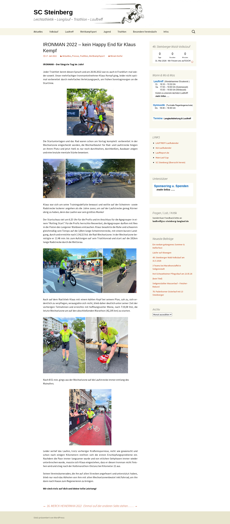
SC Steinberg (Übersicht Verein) (170, 162)
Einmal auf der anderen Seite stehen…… (110, 506)
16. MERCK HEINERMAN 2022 (62, 506)
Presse (75, 56)
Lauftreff (69, 31)
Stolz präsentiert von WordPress (49, 517)
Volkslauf (53, 31)
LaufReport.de (162, 152)
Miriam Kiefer (116, 56)
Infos (166, 31)
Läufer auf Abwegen (162, 252)
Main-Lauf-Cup (162, 157)
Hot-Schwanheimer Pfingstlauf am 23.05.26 (172, 273)
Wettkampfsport (88, 31)
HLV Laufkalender (163, 147)
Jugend (107, 31)
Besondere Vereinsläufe (145, 31)
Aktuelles (38, 31)
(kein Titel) (157, 278)
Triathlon (122, 31)
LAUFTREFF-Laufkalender (167, 143)
